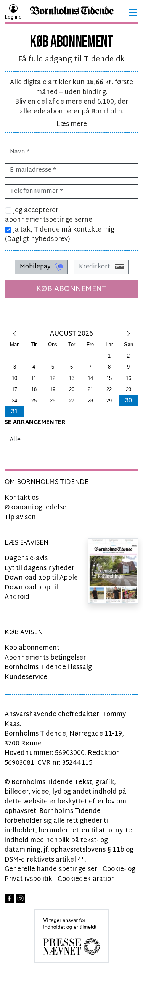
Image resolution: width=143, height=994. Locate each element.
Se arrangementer (35, 422)
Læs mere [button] (71, 124)
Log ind (13, 17)
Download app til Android (31, 592)
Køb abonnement (71, 289)
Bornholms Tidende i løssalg (48, 667)
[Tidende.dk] (72, 12)
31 (14, 411)
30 (128, 400)
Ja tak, (59, 234)
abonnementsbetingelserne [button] (48, 220)
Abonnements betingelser (45, 658)
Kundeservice (26, 677)
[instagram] (20, 898)
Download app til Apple (41, 578)
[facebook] (9, 898)
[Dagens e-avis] (113, 571)
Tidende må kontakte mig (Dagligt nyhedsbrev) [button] (59, 235)
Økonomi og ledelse (35, 508)
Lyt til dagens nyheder (39, 568)
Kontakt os (22, 498)
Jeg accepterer (48, 215)
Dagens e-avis (26, 558)
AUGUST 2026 (71, 334)
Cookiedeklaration (86, 879)
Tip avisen (20, 517)
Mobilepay (36, 267)
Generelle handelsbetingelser (51, 869)
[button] (132, 12)
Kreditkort (95, 267)
